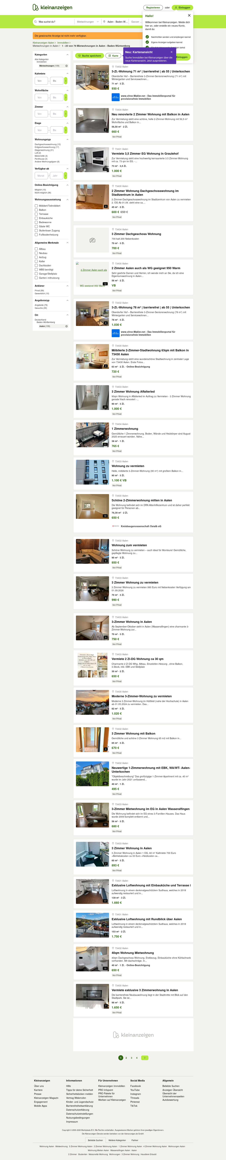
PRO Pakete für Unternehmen (106, 1095)
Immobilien (42, 61)
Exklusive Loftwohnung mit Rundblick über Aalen (147, 919)
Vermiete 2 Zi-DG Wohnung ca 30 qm (137, 659)
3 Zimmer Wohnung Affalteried (133, 391)
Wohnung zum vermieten (129, 545)
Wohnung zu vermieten (128, 466)
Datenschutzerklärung (77, 1109)
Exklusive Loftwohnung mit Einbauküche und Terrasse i (151, 885)
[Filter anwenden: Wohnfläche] (65, 97)
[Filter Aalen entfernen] (66, 326)
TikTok (133, 1105)
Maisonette (40, 155)
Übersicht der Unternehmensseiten (173, 1095)
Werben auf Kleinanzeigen (112, 1099)
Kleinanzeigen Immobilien (111, 1086)
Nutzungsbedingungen (78, 1117)
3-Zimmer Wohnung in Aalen (132, 622)
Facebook (135, 1086)
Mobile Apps (40, 1105)
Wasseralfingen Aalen (120, 1150)
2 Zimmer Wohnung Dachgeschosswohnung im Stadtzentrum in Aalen (145, 193)
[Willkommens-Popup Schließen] (189, 15)
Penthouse (40, 158)
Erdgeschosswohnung (45, 147)
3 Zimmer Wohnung (130, 1154)
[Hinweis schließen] (171, 52)
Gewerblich (40, 293)
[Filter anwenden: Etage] (65, 130)
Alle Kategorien (42, 59)
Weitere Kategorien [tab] (117, 1140)
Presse (37, 1093)
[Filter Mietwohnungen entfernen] (66, 66)
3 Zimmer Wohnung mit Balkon (133, 733)
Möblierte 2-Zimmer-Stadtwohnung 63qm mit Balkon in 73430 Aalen (150, 352)
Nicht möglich (41, 192)
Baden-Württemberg (46, 322)
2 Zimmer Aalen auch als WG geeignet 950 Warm (146, 268)
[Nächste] (144, 1058)
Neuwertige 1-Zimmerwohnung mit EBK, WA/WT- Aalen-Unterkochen (151, 770)
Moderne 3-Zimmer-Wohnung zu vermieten (142, 696)
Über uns (39, 1086)
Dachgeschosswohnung (46, 144)
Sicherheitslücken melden (79, 1093)
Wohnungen (114, 1154)
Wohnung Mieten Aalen (98, 1150)
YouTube (135, 1090)
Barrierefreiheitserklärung (79, 1105)
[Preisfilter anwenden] (65, 80)
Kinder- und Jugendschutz (79, 1101)
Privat (37, 290)
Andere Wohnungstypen (46, 161)
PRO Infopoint (105, 1090)
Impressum (72, 1121)
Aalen (134, 1150)
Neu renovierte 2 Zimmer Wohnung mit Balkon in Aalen (150, 114)
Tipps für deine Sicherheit (79, 1090)
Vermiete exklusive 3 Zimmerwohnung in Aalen (145, 990)
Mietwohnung (61, 1146)
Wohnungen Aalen (176, 1146)
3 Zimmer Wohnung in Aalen (132, 848)
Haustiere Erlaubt (148, 1154)
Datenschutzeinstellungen (79, 1113)
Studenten (82, 1154)
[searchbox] (56, 22)
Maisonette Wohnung (98, 1154)
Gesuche (39, 308)
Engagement (40, 1101)
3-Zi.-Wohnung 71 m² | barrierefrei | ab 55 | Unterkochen (151, 71)
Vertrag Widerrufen (76, 1097)
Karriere (38, 1090)
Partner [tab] (135, 1140)
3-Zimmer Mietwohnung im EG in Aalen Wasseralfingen (151, 809)
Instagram (135, 1093)
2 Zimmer (72, 1154)
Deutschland (40, 319)
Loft (36, 152)
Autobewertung (170, 1099)
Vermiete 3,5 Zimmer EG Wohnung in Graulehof (145, 153)
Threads (134, 1097)
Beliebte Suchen (171, 1086)
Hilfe (68, 1086)
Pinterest (135, 1101)
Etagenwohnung (42, 150)
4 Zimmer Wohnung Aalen (155, 1146)
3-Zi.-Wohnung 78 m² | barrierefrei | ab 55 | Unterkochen (151, 307)
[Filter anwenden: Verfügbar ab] (65, 175)
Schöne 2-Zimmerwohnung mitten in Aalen (142, 500)
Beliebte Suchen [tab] (95, 1140)
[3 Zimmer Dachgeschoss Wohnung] (92, 240)
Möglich (38, 189)
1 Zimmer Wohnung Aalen (130, 1146)
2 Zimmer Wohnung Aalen (105, 1146)
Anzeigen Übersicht (172, 1090)
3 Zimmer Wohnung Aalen (80, 1146)
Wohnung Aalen (47, 1146)
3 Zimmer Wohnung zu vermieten (135, 582)
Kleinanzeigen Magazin (46, 1097)
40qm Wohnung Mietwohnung (133, 953)
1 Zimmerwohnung (125, 429)
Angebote (39, 305)
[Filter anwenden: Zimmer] (65, 114)
